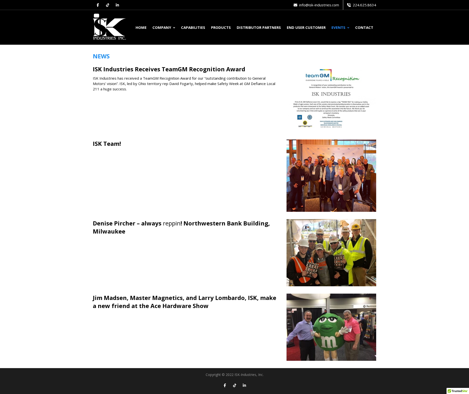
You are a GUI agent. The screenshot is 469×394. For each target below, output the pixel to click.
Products (221, 27)
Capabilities (193, 27)
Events (338, 27)
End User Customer (306, 27)
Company (161, 27)
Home (141, 27)
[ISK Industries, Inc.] (110, 27)
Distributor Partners (259, 27)
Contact (364, 27)
